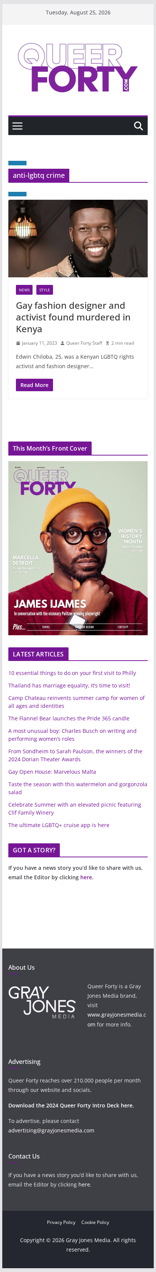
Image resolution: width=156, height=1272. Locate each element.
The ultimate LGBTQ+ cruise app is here (58, 825)
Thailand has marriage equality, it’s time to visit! (69, 685)
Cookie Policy (95, 1222)
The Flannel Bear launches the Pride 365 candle (68, 718)
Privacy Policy (61, 1222)
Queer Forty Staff (84, 343)
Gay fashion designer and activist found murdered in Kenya (73, 317)
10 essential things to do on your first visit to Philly (72, 672)
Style (44, 289)
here (86, 877)
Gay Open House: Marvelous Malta (52, 771)
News (24, 289)
